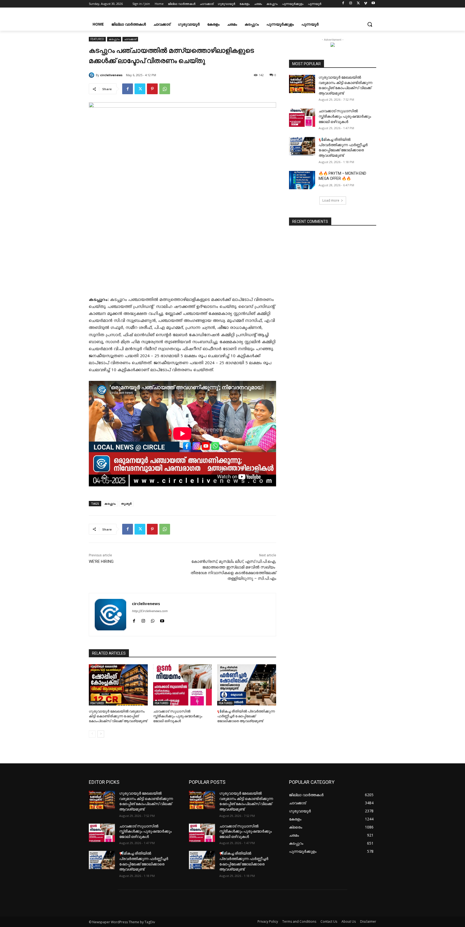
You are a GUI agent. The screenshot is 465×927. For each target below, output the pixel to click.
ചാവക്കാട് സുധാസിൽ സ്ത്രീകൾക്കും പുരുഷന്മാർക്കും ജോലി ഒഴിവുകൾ (177, 716)
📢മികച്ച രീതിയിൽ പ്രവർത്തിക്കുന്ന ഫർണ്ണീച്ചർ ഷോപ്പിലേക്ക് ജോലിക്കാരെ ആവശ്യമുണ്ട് (246, 716)
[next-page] (100, 734)
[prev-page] (92, 734)
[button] (369, 24)
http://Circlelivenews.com (149, 611)
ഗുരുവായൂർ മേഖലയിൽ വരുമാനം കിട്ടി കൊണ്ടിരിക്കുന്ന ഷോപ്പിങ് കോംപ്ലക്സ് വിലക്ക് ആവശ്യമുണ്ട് (118, 716)
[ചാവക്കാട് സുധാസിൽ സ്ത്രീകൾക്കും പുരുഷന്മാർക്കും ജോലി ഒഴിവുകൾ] (182, 684)
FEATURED (97, 39)
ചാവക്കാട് (130, 39)
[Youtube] (373, 4)
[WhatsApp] (164, 88)
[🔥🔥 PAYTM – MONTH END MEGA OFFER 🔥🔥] (302, 180)
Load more (330, 200)
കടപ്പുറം (114, 39)
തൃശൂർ (126, 503)
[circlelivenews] (92, 75)
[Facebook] (343, 4)
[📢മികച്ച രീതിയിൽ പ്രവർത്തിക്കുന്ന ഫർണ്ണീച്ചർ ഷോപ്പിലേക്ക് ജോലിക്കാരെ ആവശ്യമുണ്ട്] (246, 684)
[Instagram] (351, 4)
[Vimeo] (365, 4)
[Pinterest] (152, 88)
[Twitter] (358, 4)
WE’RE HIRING (101, 561)
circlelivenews (111, 75)
